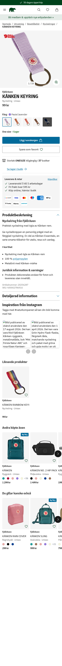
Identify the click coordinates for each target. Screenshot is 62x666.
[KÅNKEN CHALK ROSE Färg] (12, 478)
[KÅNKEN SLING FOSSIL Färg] (50, 544)
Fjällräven (7, 91)
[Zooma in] (56, 82)
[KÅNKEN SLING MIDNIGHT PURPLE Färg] (45, 544)
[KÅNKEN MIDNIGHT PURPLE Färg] (17, 478)
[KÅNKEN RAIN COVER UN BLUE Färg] (12, 544)
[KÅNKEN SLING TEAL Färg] (32, 544)
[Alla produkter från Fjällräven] (9, 36)
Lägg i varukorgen (29, 140)
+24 (47, 122)
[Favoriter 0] (48, 9)
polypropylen (20, 258)
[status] (31, 84)
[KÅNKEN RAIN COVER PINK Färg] (4, 544)
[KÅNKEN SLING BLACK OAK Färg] (36, 544)
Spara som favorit (28, 149)
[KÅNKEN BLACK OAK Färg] (8, 478)
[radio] (7, 122)
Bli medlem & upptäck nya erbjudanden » (31, 17)
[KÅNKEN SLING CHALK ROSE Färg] (40, 544)
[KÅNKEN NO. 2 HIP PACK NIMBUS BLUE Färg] (45, 478)
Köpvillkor (52, 179)
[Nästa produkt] (58, 453)
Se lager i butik (15, 169)
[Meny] (4, 9)
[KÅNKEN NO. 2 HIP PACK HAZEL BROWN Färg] (50, 478)
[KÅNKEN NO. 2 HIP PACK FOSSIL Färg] (40, 478)
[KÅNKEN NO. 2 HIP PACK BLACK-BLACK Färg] (32, 478)
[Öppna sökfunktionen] (38, 9)
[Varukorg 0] (57, 9)
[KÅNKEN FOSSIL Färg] (22, 478)
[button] (16, 334)
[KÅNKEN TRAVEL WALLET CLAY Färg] (60, 544)
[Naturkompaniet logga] (12, 9)
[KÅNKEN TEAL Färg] (4, 478)
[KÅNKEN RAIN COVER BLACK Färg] (8, 544)
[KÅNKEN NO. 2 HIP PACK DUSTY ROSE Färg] (36, 478)
